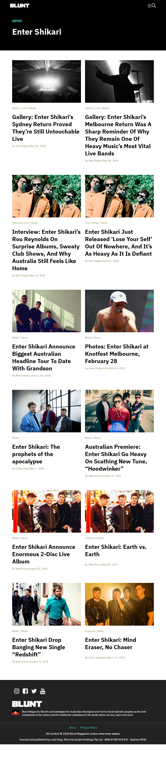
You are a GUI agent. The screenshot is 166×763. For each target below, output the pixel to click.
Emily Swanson (97, 657)
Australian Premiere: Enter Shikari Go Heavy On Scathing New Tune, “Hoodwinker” (116, 457)
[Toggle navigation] (151, 5)
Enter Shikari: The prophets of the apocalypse (36, 454)
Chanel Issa (22, 468)
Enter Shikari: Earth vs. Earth (116, 550)
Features (17, 222)
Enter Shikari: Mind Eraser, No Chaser (110, 643)
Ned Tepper (22, 145)
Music (32, 108)
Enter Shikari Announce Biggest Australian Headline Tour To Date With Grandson (43, 357)
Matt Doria (95, 475)
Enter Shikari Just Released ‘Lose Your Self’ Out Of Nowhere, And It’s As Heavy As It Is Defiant (118, 242)
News (104, 222)
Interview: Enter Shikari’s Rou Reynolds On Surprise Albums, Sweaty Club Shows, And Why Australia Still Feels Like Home (46, 250)
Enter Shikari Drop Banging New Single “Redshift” (38, 647)
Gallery (16, 108)
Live (24, 108)
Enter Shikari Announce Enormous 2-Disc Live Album (43, 554)
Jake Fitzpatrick (98, 368)
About (72, 727)
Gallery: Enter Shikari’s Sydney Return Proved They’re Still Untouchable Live (46, 127)
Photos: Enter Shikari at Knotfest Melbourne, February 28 (117, 354)
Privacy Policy (88, 727)
